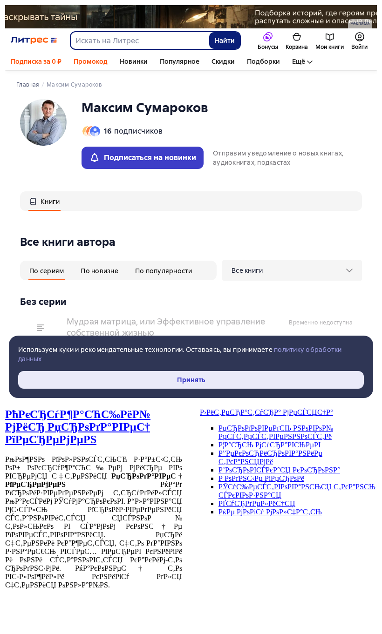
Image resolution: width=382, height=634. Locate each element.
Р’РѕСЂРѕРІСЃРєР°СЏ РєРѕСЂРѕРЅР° (279, 470)
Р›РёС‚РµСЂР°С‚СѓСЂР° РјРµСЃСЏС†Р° (266, 412)
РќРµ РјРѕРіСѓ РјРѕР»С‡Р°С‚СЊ (270, 512)
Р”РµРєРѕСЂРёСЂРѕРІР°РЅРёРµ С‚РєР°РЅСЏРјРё (270, 457)
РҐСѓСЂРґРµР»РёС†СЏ (256, 503)
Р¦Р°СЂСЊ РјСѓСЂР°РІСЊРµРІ (269, 445)
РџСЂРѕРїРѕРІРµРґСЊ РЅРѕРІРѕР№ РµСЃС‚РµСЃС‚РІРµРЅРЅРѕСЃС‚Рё (275, 432)
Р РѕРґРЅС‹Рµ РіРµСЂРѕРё (261, 478)
